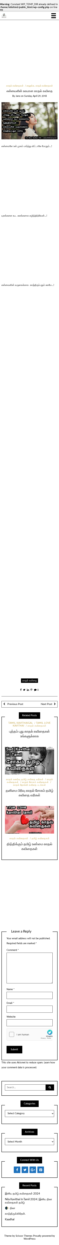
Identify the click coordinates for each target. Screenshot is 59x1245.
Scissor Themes (24, 1236)
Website (11, 1017)
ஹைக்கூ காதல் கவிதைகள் (40, 86)
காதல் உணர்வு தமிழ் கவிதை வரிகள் (24, 779)
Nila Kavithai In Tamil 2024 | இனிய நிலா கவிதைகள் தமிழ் (28, 1201)
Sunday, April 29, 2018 (35, 96)
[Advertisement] (29, 53)
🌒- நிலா (10, 1208)
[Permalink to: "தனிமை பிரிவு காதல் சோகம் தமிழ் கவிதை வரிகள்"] (29, 761)
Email (10, 1003)
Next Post (46, 704)
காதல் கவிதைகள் (14, 86)
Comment (13, 950)
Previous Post (15, 704)
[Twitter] (25, 1170)
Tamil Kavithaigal (20, 723)
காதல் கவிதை (29, 680)
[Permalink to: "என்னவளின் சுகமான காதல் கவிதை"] (29, 120)
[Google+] (33, 1170)
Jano (18, 96)
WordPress (30, 1239)
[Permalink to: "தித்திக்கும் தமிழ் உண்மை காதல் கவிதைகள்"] (29, 820)
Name (10, 989)
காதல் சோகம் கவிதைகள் (35, 782)
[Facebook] (17, 1170)
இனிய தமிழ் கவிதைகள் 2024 (22, 1193)
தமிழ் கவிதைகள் (40, 838)
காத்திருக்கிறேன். (15, 1213)
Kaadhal (9, 1219)
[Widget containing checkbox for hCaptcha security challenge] (30, 1034)
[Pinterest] (40, 1170)
